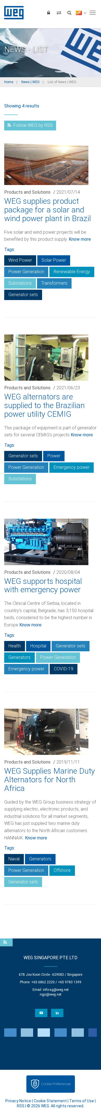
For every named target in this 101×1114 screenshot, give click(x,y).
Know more (80, 239)
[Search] (69, 12)
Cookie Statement (50, 1101)
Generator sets (23, 294)
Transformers (54, 283)
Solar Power (54, 260)
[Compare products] (59, 12)
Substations (20, 283)
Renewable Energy (72, 271)
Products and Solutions (27, 192)
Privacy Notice (18, 1101)
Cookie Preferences (56, 1084)
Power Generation (26, 271)
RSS (20, 1106)
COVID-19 (63, 668)
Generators (19, 657)
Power (53, 455)
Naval (14, 859)
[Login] (48, 12)
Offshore (62, 870)
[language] (80, 12)
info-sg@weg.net (56, 990)
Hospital (38, 646)
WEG (12, 12)
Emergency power (71, 467)
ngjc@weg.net (50, 994)
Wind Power (20, 260)
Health (14, 646)
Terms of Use (81, 1101)
